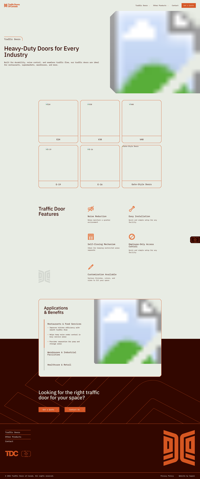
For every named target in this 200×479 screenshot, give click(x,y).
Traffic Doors (142, 5)
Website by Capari (187, 476)
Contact (175, 5)
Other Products (159, 5)
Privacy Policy (167, 476)
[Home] (12, 5)
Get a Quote (189, 5)
